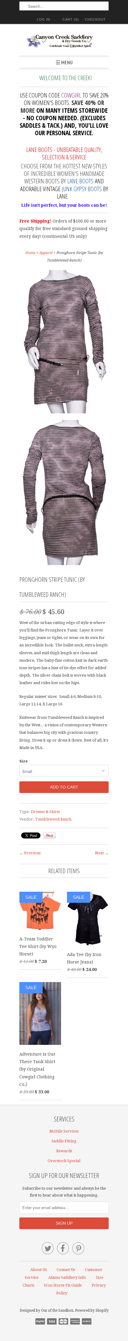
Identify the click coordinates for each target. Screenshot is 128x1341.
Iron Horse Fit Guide (63, 1285)
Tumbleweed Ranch (53, 819)
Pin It (49, 835)
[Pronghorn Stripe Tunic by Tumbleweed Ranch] (64, 343)
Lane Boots (80, 181)
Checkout (95, 19)
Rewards (64, 1151)
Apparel (45, 253)
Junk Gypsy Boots (82, 189)
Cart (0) (71, 19)
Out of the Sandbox (57, 1310)
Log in (43, 19)
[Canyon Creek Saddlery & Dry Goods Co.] (64, 42)
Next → (102, 853)
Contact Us (66, 1269)
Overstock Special (64, 1161)
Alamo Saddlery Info (67, 1277)
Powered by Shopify (92, 1310)
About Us (38, 1269)
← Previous (29, 853)
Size (23, 761)
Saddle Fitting (64, 1141)
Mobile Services (64, 1131)
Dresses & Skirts (45, 811)
